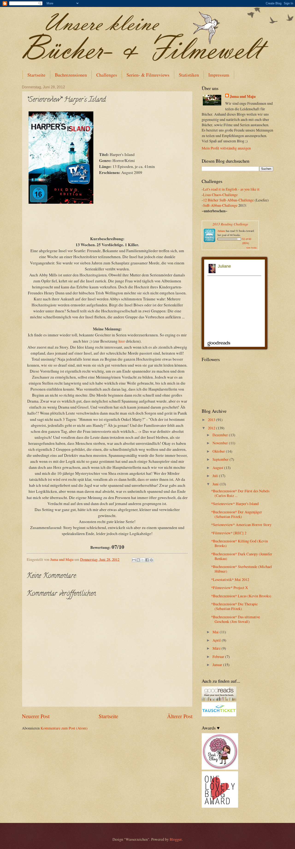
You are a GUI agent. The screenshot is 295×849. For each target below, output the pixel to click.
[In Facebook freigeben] (147, 560)
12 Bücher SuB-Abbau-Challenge (228, 200)
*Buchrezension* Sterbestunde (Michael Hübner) (241, 569)
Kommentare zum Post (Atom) (64, 728)
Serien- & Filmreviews (148, 75)
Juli (215, 475)
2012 (212, 427)
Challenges (106, 75)
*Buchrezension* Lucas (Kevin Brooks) (241, 595)
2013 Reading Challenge (230, 223)
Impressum (218, 75)
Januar (217, 664)
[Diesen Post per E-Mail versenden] (134, 560)
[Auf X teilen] (142, 560)
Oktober (219, 451)
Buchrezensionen (71, 75)
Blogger (176, 839)
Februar (218, 656)
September (221, 459)
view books (251, 247)
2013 (212, 419)
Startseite (36, 75)
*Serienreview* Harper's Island (235, 503)
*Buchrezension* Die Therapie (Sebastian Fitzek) (234, 606)
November (220, 442)
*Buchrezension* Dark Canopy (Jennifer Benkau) (241, 556)
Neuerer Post (36, 716)
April (217, 640)
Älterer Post (179, 716)
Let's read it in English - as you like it (231, 189)
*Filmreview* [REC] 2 (228, 532)
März (216, 648)
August (218, 467)
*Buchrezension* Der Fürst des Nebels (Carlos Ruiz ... (240, 493)
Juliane (221, 231)
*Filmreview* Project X (229, 587)
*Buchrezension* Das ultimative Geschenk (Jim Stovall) (235, 619)
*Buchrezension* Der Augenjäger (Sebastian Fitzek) (236, 514)
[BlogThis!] (138, 560)
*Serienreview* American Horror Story (241, 524)
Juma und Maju (243, 96)
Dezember (220, 434)
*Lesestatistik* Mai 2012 (230, 579)
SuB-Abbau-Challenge (220, 205)
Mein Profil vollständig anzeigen (226, 148)
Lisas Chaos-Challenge (220, 194)
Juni (216, 484)
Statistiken (189, 75)
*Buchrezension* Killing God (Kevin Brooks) (239, 543)
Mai (216, 631)
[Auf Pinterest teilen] (151, 560)
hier (121, 341)
